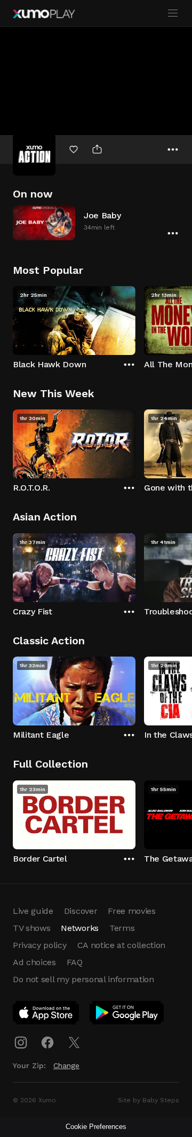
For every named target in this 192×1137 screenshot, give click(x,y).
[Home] (44, 14)
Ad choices (34, 962)
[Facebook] (47, 1043)
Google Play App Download (127, 1014)
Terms (121, 928)
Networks (79, 928)
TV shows (31, 928)
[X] (74, 1043)
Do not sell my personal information (83, 979)
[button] (96, 222)
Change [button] (66, 1065)
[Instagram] (21, 1043)
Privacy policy (40, 945)
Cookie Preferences (96, 1127)
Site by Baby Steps (148, 1100)
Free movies (131, 911)
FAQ (75, 962)
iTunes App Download (46, 1014)
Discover (80, 911)
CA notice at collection (121, 945)
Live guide (33, 911)
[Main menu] (172, 13)
